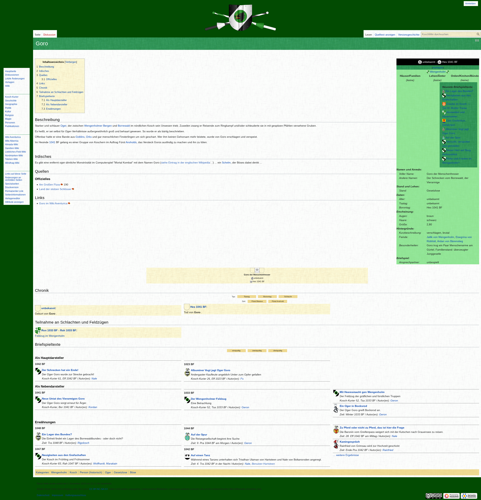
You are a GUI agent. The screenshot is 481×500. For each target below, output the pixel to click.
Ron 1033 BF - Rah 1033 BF (58, 330)
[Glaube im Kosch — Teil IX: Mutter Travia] (444, 103)
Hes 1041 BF (198, 306)
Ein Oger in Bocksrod (353, 405)
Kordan (92, 407)
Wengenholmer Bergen (98, 125)
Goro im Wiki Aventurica (53, 203)
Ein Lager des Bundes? (459, 91)
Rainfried (388, 449)
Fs (242, 378)
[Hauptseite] (17, 50)
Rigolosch (83, 442)
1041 (52, 142)
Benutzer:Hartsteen (263, 463)
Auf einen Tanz (200, 455)
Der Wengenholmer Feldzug (208, 398)
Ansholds (131, 142)
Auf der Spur (453, 137)
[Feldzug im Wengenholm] (38, 330)
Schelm (226, 162)
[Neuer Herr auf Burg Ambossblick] (444, 150)
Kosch (73, 472)
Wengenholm (438, 71)
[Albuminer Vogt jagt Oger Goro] (443, 129)
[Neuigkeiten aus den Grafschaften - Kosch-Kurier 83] (444, 95)
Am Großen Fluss (49, 184)
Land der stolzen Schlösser (55, 189)
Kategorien (42, 472)
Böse (133, 472)
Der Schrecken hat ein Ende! (60, 370)
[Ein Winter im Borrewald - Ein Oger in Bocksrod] (336, 408)
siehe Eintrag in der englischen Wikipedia (185, 162)
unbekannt (48, 308)
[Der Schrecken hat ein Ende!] (38, 370)
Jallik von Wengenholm (440, 237)
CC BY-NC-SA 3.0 (98, 489)
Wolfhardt (99, 463)
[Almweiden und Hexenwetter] (444, 112)
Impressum (57, 495)
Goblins (80, 136)
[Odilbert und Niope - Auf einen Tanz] (187, 456)
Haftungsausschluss (75, 495)
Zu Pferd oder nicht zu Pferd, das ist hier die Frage (372, 427)
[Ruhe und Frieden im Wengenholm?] (444, 158)
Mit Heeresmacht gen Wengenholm (362, 392)
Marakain (111, 463)
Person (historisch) (91, 472)
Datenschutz (43, 495)
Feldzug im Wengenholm (50, 335)
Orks (89, 136)
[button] (438, 67)
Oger (63, 125)
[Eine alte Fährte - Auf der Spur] (443, 137)
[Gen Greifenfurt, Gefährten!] (444, 120)
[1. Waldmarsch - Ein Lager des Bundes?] (443, 91)
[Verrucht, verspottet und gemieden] (444, 141)
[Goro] (38, 308)
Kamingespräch (350, 441)
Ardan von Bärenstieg (450, 241)
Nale (94, 378)
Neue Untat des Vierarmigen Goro (63, 398)
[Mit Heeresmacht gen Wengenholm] (336, 392)
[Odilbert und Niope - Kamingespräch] (336, 443)
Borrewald (124, 125)
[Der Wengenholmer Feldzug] (187, 399)
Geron (245, 407)
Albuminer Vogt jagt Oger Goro (210, 370)
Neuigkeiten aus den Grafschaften (64, 455)
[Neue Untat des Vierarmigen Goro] (38, 399)
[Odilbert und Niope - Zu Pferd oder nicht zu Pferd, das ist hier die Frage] (336, 429)
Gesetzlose (120, 472)
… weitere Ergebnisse (346, 455)
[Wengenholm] (428, 71)
